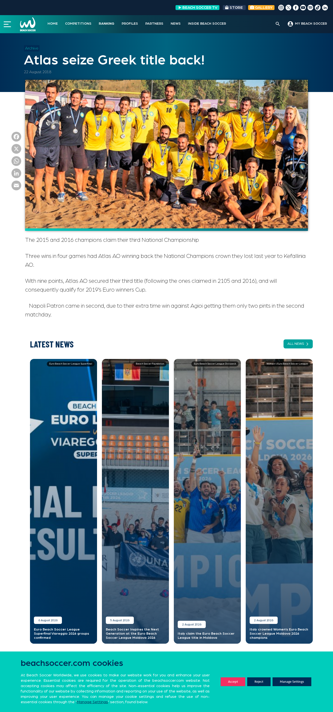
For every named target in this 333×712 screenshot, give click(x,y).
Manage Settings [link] (92, 702)
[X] (16, 150)
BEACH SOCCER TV (199, 8)
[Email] (16, 187)
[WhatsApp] (16, 162)
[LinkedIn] (16, 174)
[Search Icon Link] (278, 24)
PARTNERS (154, 23)
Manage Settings (292, 682)
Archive (31, 48)
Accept (233, 682)
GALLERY (263, 8)
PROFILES (130, 23)
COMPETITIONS (78, 23)
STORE (236, 8)
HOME (53, 23)
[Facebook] (16, 138)
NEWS (176, 23)
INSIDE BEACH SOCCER (207, 23)
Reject (259, 682)
